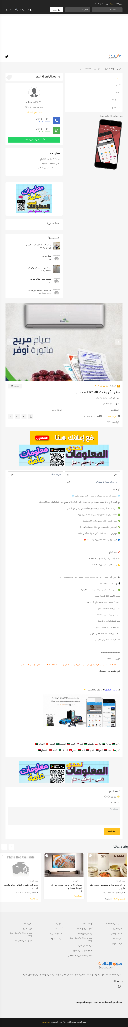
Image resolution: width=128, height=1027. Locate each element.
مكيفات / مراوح (101, 398)
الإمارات (42, 744)
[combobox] (77, 9)
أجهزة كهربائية (114, 398)
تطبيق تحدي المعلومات (23, 940)
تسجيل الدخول (23, 10)
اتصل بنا (59, 923)
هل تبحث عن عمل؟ (85, 945)
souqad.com (46, 1022)
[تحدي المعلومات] (64, 455)
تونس (74, 750)
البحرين (52, 744)
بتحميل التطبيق (111, 690)
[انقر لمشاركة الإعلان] (24, 416)
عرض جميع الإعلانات (34, 112)
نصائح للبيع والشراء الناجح (82, 950)
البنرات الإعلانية (116, 939)
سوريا (108, 744)
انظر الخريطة (113, 416)
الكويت (73, 744)
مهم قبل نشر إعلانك (85, 934)
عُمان (118, 750)
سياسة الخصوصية (55, 939)
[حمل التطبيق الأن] (34, 198)
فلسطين (90, 744)
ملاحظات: (115, 803)
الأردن (117, 744)
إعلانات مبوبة (109, 68)
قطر (81, 744)
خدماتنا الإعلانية (116, 934)
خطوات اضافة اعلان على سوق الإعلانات (81, 939)
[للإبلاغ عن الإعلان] (10, 416)
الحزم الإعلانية (27, 923)
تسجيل (8, 10)
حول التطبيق (27, 929)
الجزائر (65, 750)
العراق (92, 750)
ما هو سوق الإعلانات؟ (114, 923)
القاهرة (105, 403)
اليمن (100, 750)
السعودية (62, 744)
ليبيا (83, 750)
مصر (112, 403)
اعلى (118, 77)
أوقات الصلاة (87, 923)
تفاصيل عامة (115, 85)
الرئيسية (119, 68)
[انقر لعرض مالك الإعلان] (30, 416)
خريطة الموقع (117, 944)
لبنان (100, 744)
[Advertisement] (64, 33)
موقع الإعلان (115, 100)
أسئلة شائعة (58, 929)
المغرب (54, 750)
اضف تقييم (116, 107)
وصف (118, 92)
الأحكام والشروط (56, 934)
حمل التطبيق (117, 929)
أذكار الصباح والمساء (84, 929)
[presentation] (118, 342)
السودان (44, 750)
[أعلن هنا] (64, 438)
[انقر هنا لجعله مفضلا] (17, 416)
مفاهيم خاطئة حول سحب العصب (80, 955)
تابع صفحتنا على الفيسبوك (110, 671)
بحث (55, 10)
